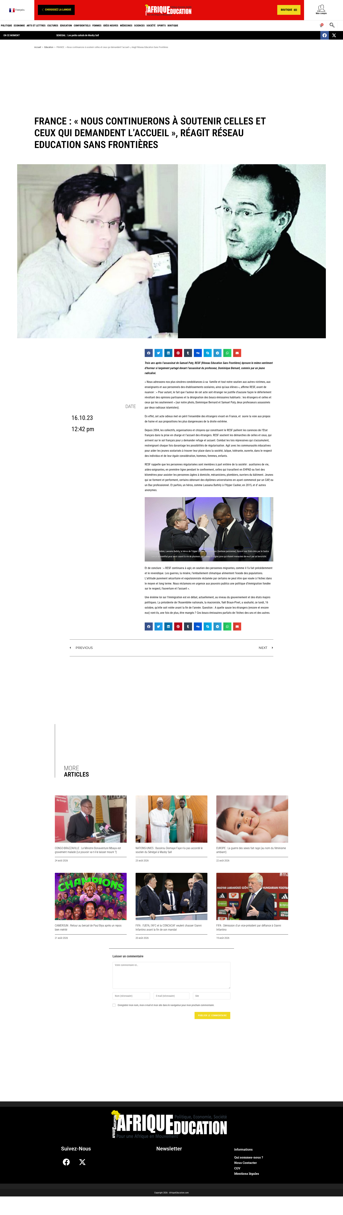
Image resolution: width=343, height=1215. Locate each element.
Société (150, 25)
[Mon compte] (321, 8)
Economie (19, 25)
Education (66, 25)
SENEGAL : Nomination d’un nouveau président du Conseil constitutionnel (92, 35)
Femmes (96, 25)
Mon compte (321, 13)
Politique (6, 25)
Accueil (37, 47)
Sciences (139, 25)
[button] (56, 10)
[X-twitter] (334, 35)
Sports (161, 25)
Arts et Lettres (36, 25)
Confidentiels (82, 25)
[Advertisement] (171, 80)
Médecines (126, 25)
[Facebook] (324, 35)
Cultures (52, 25)
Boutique (173, 25)
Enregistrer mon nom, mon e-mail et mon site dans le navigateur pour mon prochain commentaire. (166, 1005)
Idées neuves (110, 25)
